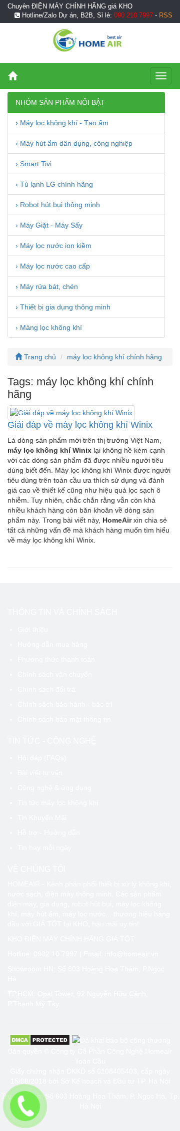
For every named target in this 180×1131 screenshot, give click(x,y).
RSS (165, 15)
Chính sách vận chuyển (55, 674)
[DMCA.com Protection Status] (40, 1040)
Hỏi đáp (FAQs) (42, 758)
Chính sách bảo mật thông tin (64, 719)
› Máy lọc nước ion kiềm (54, 246)
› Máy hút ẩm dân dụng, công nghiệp (74, 143)
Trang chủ (39, 357)
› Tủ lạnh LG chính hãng (54, 184)
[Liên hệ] (25, 1106)
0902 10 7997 (56, 954)
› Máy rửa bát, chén (47, 286)
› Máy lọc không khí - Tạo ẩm (62, 123)
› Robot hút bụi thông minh (58, 205)
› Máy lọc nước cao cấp (53, 266)
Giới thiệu (33, 629)
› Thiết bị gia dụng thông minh (63, 307)
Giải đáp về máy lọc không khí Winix (80, 425)
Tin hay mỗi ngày (45, 847)
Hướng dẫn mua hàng (53, 644)
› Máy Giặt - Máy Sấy (49, 225)
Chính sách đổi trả (47, 689)
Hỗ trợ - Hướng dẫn (49, 833)
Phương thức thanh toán (56, 659)
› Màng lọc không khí (49, 327)
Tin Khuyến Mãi (42, 818)
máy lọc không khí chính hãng (114, 357)
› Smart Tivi (34, 164)
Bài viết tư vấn (40, 773)
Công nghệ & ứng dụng (55, 788)
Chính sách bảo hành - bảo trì (65, 704)
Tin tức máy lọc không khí (58, 803)
